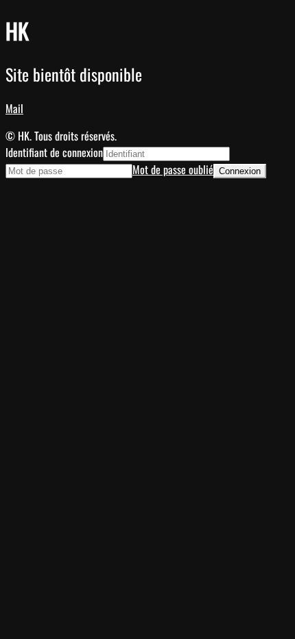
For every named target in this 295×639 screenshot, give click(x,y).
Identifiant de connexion (54, 152)
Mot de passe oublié (172, 169)
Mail (14, 108)
